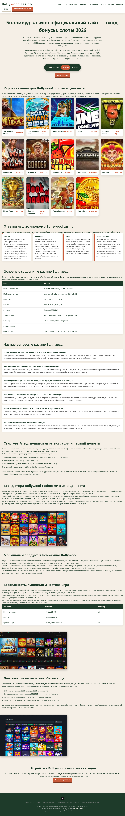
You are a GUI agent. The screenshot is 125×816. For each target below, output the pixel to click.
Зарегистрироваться (62, 780)
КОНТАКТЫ (73, 4)
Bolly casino (17, 4)
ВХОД (6, 9)
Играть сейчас (62, 75)
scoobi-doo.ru (78, 809)
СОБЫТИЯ (119, 4)
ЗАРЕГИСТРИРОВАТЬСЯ (22, 9)
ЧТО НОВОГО (93, 4)
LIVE (59, 4)
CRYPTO (111, 4)
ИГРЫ (65, 4)
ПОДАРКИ (83, 4)
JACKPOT (103, 4)
